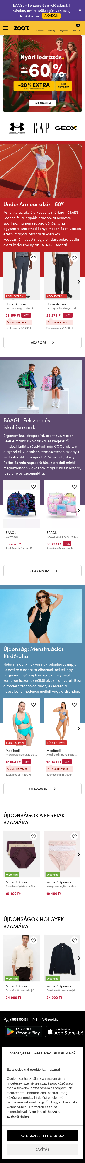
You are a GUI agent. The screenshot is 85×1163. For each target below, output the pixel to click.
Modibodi (13, 750)
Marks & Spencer (18, 882)
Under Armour (16, 304)
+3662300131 (19, 1019)
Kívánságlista (52, 30)
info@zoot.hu (48, 1019)
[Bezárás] (80, 10)
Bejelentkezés (65, 30)
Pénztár (76, 27)
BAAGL (11, 532)
